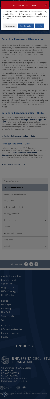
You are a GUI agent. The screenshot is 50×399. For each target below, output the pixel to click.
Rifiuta (39, 25)
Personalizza (10, 25)
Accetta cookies (26, 25)
